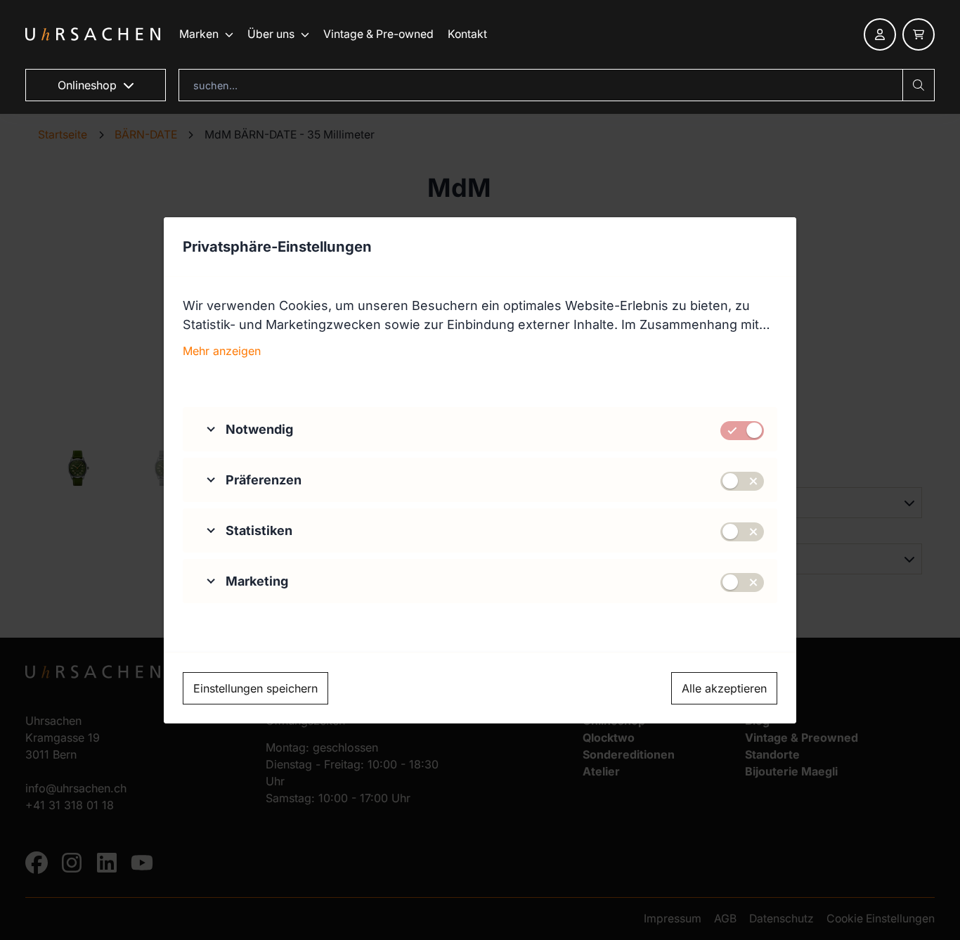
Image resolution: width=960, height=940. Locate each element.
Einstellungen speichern (255, 688)
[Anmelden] (880, 34)
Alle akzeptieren (724, 688)
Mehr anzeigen (222, 351)
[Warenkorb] (918, 34)
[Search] (918, 85)
